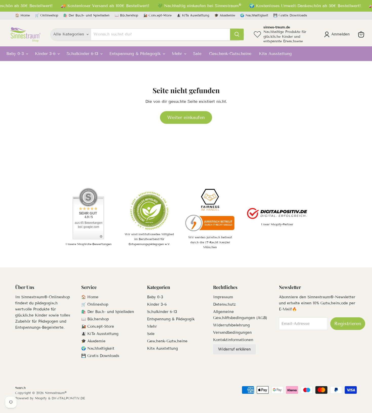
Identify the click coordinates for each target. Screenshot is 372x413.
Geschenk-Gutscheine (230, 53)
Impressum (223, 297)
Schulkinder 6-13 (83, 53)
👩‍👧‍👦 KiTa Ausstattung (193, 15)
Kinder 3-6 (46, 53)
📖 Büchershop (126, 15)
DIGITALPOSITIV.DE (68, 398)
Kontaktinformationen (233, 340)
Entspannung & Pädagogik (135, 53)
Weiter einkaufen (186, 117)
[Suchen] (237, 34)
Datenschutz (224, 304)
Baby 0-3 (15, 53)
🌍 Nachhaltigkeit (254, 15)
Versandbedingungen (232, 332)
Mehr (177, 53)
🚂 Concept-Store (157, 15)
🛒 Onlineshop (46, 15)
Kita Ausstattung (275, 53)
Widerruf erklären (234, 349)
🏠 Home (22, 15)
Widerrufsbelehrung (231, 325)
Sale (197, 53)
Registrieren (347, 323)
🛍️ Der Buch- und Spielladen (86, 15)
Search (20, 388)
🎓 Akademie (224, 15)
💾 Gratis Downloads (290, 15)
